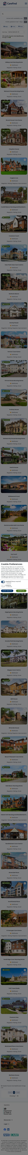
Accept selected (7, 591)
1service (8, 583)
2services (9, 586)
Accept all (21, 591)
